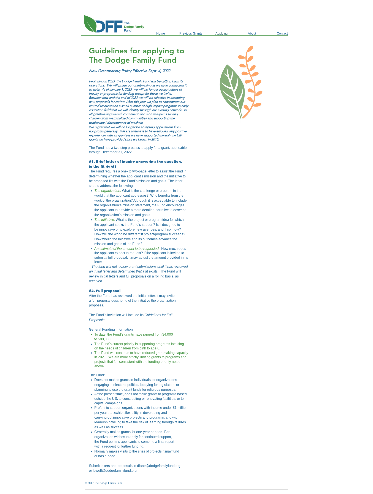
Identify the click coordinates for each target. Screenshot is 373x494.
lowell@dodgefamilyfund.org (115, 470)
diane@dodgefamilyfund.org (158, 466)
